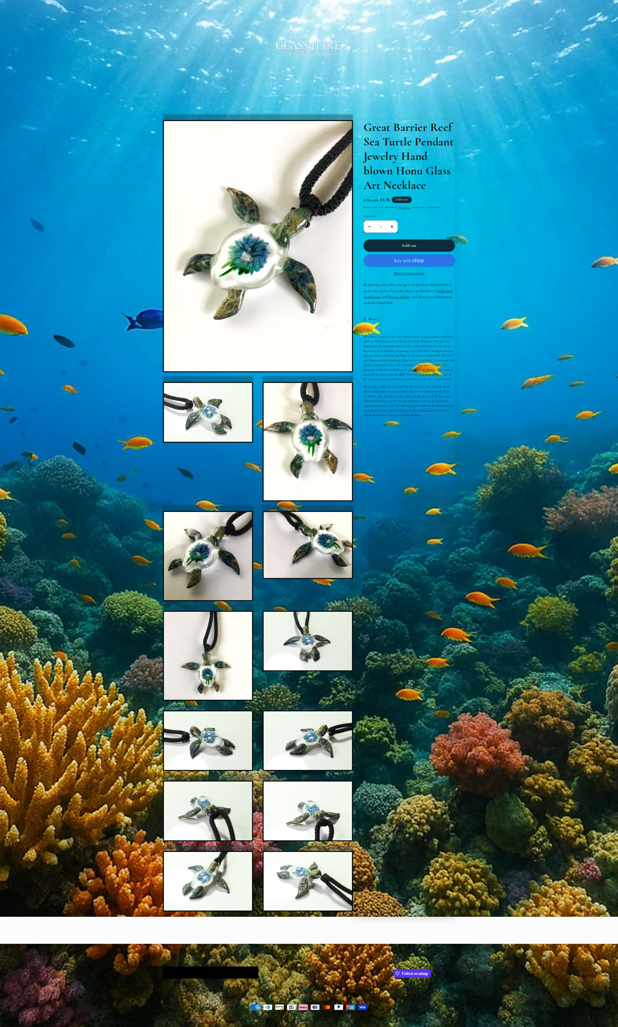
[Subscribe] (252, 972)
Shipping (404, 207)
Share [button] (372, 319)
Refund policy (234, 1016)
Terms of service (282, 1016)
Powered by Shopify (206, 1016)
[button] (169, 48)
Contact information (336, 1016)
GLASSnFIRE (183, 1016)
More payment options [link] (409, 273)
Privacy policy (257, 1016)
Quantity (370, 216)
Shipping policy (308, 1016)
